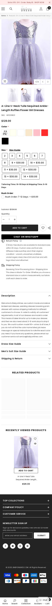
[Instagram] (12, 546)
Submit (41, 535)
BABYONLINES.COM (21, 567)
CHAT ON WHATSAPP (26, 236)
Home (3, 16)
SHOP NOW (39, 2)
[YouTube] (27, 546)
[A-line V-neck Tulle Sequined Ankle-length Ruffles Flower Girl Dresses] (26, 452)
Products (12, 16)
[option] (26, 51)
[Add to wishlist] (43, 227)
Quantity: (5, 214)
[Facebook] (5, 546)
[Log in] (41, 8)
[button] (42, 81)
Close (50, 3)
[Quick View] (35, 444)
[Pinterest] (20, 546)
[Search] (11, 9)
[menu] (3, 9)
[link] (13, 412)
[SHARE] (48, 228)
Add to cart (19, 228)
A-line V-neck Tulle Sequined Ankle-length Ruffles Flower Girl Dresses (26, 478)
